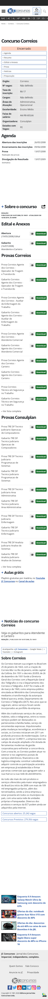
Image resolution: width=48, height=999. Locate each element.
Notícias (7, 71)
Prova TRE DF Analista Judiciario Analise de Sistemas (12, 545)
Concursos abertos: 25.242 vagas (19, 813)
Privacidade (33, 972)
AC (9, 18)
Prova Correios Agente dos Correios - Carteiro (12, 363)
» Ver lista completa (11, 411)
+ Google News (35, 649)
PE (21, 127)
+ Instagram (17, 652)
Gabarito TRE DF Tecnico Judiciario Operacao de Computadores (10, 443)
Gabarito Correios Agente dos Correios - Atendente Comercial (12, 348)
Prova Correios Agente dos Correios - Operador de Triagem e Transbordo (12, 269)
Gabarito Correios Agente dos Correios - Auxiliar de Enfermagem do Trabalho (12, 319)
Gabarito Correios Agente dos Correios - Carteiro (12, 375)
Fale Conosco (32, 966)
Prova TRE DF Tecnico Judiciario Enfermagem (12, 519)
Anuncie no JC (16, 972)
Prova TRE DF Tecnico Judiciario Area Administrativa (12, 492)
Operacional (26, 105)
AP (18, 18)
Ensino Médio (27, 109)
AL (14, 18)
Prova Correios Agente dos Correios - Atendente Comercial (12, 336)
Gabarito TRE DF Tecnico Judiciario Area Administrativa (11, 504)
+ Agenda (7, 53)
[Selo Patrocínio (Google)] (37, 10)
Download (41, 233)
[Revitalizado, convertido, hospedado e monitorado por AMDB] (44, 994)
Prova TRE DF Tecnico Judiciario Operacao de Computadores (12, 429)
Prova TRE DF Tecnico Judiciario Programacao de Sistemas (12, 461)
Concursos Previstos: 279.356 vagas (20, 819)
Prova (6, 66)
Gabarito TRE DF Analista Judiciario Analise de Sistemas (11, 557)
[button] (32, 234)
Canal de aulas (26, 581)
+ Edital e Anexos (10, 62)
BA (29, 18)
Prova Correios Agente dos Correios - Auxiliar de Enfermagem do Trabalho (12, 302)
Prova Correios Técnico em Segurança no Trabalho (12, 390)
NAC (3, 18)
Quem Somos (16, 966)
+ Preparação (8, 76)
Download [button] (41, 265)
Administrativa (27, 101)
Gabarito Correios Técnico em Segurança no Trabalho (12, 401)
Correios (24, 81)
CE (34, 18)
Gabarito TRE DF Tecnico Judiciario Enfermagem (10, 530)
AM (23, 18)
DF (38, 18)
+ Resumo (7, 57)
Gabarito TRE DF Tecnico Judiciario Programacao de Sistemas (10, 476)
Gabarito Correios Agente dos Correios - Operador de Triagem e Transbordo (12, 284)
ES (43, 18)
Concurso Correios (23, 24)
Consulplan (25, 121)
